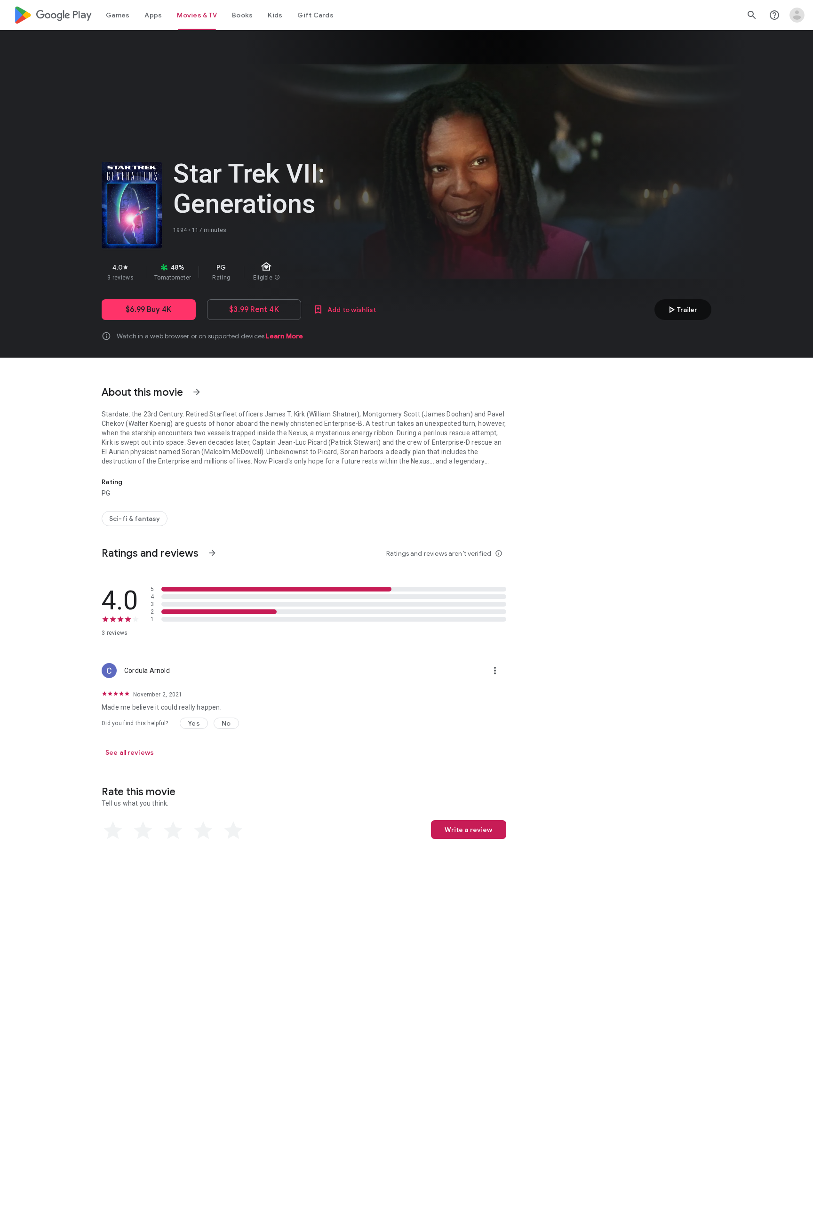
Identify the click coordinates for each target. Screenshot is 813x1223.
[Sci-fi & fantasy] (134, 519)
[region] (269, 272)
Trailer (681, 309)
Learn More (284, 336)
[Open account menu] (797, 15)
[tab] (117, 15)
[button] (194, 723)
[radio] (113, 830)
